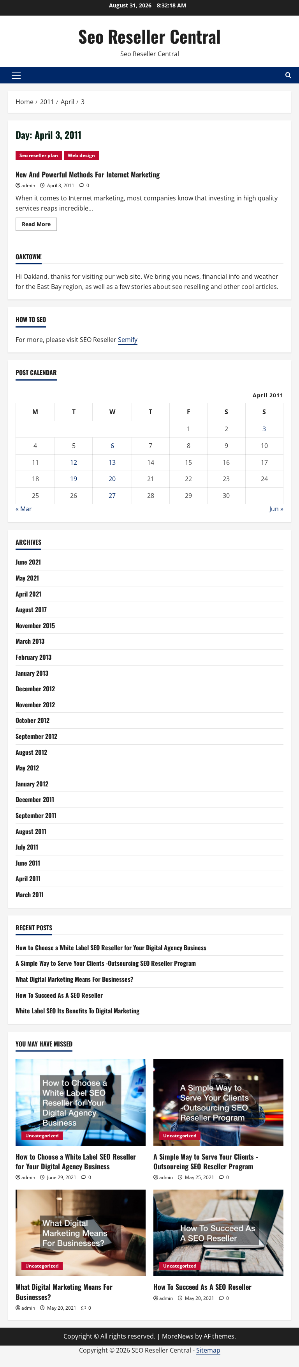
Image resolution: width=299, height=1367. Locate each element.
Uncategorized (42, 1135)
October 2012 (32, 720)
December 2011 (35, 799)
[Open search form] (288, 75)
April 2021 (28, 594)
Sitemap (208, 1350)
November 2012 (35, 704)
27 (112, 495)
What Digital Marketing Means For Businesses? (75, 979)
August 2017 (31, 609)
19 (73, 479)
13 (112, 462)
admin (28, 185)
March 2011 (30, 894)
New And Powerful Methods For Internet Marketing (88, 174)
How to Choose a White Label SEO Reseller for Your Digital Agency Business (111, 947)
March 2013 (30, 641)
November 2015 (35, 625)
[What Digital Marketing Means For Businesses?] (81, 1233)
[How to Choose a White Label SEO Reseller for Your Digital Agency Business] (81, 1102)
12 (73, 462)
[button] (16, 75)
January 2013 (32, 673)
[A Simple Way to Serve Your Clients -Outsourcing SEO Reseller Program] (218, 1102)
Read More (39, 225)
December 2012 (35, 688)
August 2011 (31, 831)
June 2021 (28, 562)
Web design (81, 155)
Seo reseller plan (38, 155)
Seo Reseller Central (149, 36)
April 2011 (28, 878)
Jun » (276, 509)
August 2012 (31, 752)
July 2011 (27, 847)
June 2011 (28, 863)
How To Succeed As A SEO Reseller (59, 995)
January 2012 (32, 783)
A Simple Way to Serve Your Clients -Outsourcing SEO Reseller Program (106, 963)
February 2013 (33, 657)
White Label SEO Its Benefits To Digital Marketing (77, 1010)
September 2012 (36, 736)
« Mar (24, 509)
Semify (127, 339)
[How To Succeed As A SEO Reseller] (218, 1233)
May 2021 (27, 578)
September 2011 (36, 815)
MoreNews (177, 1336)
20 (112, 479)
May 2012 (27, 767)
